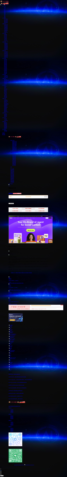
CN (14, 272)
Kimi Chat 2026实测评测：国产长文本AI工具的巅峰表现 (17, 387)
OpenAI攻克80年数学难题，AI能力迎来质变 (16, 398)
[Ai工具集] (17, 402)
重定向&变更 (3, 471)
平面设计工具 (23, 272)
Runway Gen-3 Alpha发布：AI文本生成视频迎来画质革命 (18, 382)
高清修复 (30, 272)
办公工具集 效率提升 (41, 208)
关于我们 (18, 406)
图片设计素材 (12, 283)
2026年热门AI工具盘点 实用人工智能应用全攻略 (16, 385)
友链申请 (10, 406)
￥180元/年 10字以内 (15, 208)
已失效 (2, 470)
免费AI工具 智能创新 (28, 208)
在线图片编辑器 (16, 283)
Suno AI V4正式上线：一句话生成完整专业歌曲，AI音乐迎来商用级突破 (20, 379)
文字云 (11, 304)
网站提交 (12, 406)
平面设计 (11, 183)
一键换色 (16, 272)
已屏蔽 (2, 472)
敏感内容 (2, 473)
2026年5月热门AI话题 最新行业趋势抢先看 (15, 390)
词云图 (16, 304)
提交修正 (2, 474)
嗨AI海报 (11, 297)
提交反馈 (2, 475)
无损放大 (27, 272)
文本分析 (13, 304)
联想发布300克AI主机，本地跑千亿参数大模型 (16, 393)
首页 (9, 183)
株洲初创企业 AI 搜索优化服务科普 (14, 374)
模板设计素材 (21, 283)
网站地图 (15, 406)
